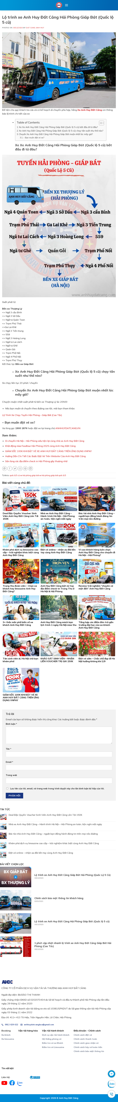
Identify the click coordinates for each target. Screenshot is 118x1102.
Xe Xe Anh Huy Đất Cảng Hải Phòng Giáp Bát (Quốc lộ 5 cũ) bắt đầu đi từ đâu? (58, 127)
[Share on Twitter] (15, 468)
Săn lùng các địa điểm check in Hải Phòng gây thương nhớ (36, 461)
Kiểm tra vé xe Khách (52, 1043)
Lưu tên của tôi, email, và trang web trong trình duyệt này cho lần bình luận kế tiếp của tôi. (57, 788)
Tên (8, 749)
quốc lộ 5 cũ (15, 475)
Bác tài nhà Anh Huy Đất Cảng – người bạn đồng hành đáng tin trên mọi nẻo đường (53, 833)
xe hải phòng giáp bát (29, 475)
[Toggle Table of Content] (100, 123)
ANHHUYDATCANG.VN (67, 428)
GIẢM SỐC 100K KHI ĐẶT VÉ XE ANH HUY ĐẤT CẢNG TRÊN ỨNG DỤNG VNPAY (48, 451)
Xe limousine (7, 1039)
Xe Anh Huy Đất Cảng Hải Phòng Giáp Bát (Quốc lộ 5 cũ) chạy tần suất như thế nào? (61, 130)
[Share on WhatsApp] (4, 468)
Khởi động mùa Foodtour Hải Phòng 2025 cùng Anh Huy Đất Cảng (40, 445)
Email (9, 762)
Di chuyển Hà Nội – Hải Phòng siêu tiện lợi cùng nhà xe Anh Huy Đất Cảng (44, 440)
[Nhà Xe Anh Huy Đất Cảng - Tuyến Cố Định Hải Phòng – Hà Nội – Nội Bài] (59, 5)
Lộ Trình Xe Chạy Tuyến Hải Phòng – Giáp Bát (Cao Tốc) (32, 415)
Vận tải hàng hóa (28, 1030)
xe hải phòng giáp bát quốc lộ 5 (52, 475)
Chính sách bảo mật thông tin (89, 1051)
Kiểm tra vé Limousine (53, 1047)
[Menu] (66, 5)
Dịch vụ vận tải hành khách (55, 1035)
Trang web (11, 775)
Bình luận (11, 724)
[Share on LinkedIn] (30, 468)
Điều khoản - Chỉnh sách (87, 1030)
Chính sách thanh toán (85, 1039)
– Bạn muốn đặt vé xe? (33, 137)
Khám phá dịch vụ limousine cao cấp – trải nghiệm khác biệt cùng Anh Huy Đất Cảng (54, 843)
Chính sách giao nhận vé (86, 1043)
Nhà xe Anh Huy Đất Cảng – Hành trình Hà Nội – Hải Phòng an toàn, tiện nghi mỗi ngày (55, 824)
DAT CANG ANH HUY (35, 28)
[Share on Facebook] (9, 468)
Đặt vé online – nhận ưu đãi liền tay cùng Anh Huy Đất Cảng (41, 852)
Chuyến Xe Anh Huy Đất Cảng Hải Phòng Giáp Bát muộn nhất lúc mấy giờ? (56, 134)
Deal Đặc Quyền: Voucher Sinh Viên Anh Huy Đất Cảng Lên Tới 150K (45, 815)
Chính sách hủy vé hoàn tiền (88, 1047)
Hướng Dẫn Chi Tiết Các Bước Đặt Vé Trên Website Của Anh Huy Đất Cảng (45, 456)
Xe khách (6, 1035)
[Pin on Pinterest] (25, 468)
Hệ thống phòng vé (51, 1039)
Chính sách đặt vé (83, 1035)
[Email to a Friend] (20, 468)
